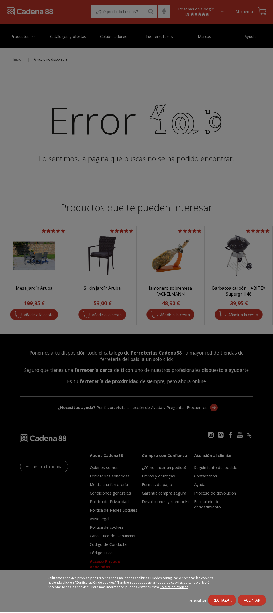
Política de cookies (174, 587)
